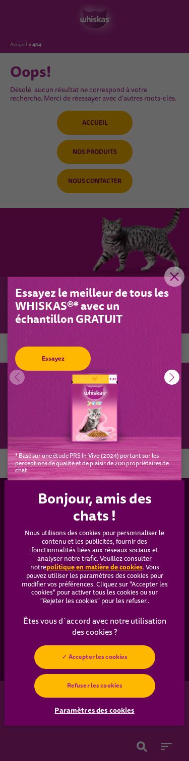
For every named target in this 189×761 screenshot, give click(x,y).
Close (174, 277)
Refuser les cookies (94, 685)
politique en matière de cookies (94, 567)
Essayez (52, 358)
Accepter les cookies (97, 656)
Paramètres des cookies (94, 710)
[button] (171, 377)
